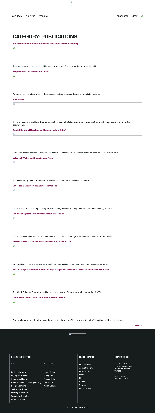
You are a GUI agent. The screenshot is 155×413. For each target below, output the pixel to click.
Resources (122, 16)
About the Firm (86, 368)
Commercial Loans (19, 379)
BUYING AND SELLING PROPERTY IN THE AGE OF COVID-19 (42, 241)
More (135, 16)
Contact (82, 385)
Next (138, 325)
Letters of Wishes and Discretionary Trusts (33, 158)
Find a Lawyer (85, 364)
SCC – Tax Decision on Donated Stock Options (35, 185)
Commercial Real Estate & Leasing (26, 382)
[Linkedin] (124, 384)
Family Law (48, 375)
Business (30, 16)
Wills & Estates (50, 386)
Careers (82, 381)
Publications (84, 371)
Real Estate (48, 382)
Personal (43, 16)
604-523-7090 (120, 376)
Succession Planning (20, 396)
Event (81, 374)
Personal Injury (50, 379)
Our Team (17, 16)
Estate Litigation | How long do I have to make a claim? (39, 130)
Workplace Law (18, 399)
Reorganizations (18, 386)
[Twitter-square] (120, 384)
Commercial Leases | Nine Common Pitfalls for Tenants (39, 297)
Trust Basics (18, 99)
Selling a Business (19, 389)
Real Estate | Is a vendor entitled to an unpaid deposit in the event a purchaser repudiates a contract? (61, 269)
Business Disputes (19, 372)
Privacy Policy (85, 388)
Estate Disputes (50, 372)
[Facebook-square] (116, 384)
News (81, 378)
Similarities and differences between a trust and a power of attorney (46, 43)
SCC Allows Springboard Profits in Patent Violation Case (39, 213)
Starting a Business (19, 392)
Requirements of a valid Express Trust (31, 71)
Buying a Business (19, 375)
